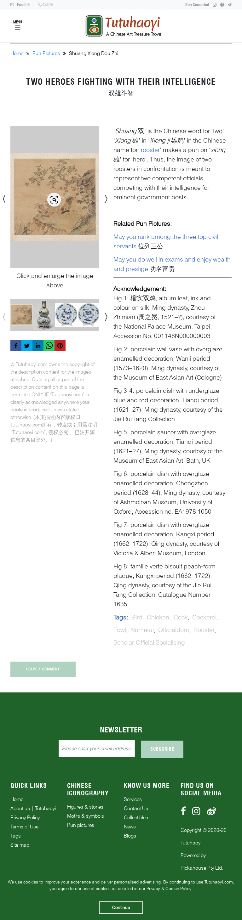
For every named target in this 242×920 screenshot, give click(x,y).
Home (16, 53)
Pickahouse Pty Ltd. (202, 868)
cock (181, 617)
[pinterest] (60, 345)
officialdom (173, 630)
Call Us (47, 4)
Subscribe (162, 749)
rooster (204, 630)
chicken (158, 617)
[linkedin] (37, 345)
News (130, 827)
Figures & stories (85, 807)
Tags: (120, 617)
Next (104, 197)
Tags (15, 836)
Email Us (23, 4)
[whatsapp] (49, 345)
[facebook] (15, 345)
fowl (119, 630)
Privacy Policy (25, 818)
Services (133, 799)
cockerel (204, 617)
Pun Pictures (46, 53)
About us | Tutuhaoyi (33, 808)
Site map (19, 845)
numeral (142, 630)
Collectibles (136, 818)
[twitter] (26, 345)
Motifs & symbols (85, 816)
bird (136, 617)
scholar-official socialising (149, 642)
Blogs (130, 836)
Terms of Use (24, 827)
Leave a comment (43, 669)
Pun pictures (80, 825)
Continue (121, 907)
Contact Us (136, 808)
